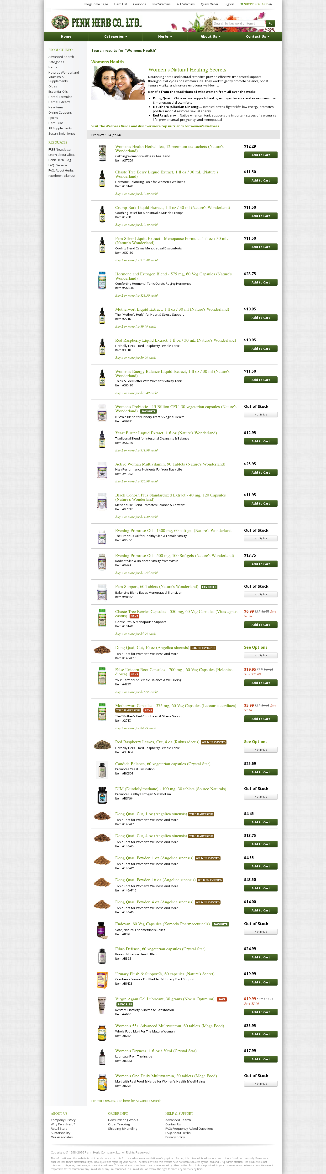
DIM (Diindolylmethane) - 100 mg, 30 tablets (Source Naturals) (170, 788)
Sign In (229, 4)
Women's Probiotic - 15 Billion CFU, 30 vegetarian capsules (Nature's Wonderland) (176, 409)
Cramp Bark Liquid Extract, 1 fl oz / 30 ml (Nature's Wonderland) (172, 207)
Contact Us (173, 1124)
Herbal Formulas (60, 97)
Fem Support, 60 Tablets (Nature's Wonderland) (156, 586)
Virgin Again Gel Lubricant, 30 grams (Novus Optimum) (165, 999)
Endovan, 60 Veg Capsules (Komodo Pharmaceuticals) (162, 923)
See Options (255, 647)
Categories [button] (114, 36)
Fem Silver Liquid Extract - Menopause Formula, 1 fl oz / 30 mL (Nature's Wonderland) (171, 240)
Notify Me (261, 414)
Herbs (52, 67)
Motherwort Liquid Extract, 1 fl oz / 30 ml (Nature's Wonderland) (172, 309)
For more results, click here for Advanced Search (126, 1100)
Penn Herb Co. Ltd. (96, 22)
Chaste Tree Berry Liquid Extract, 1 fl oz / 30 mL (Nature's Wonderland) (166, 174)
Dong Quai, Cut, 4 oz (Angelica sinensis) (151, 835)
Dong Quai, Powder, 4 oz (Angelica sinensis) (154, 902)
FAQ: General (58, 165)
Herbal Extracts (59, 102)
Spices (53, 118)
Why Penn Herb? (63, 1124)
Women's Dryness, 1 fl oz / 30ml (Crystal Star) (156, 1050)
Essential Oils (58, 91)
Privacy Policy (175, 1137)
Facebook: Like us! (61, 175)
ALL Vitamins (186, 4)
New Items (55, 107)
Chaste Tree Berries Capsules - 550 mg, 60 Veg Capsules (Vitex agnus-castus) (177, 613)
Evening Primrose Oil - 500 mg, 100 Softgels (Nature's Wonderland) (174, 555)
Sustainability (60, 1133)
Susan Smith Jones (61, 133)
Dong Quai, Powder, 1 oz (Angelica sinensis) (154, 857)
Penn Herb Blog (59, 160)
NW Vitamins (161, 4)
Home (66, 36)
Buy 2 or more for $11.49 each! (136, 516)
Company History (63, 1120)
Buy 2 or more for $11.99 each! (136, 450)
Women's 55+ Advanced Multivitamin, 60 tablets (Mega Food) (169, 1025)
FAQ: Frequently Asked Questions (189, 1128)
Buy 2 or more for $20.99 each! (136, 481)
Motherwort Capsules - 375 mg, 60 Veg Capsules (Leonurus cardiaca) (175, 705)
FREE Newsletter (60, 149)
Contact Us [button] (256, 36)
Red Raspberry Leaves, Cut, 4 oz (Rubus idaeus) (157, 741)
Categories (56, 62)
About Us (59, 1113)
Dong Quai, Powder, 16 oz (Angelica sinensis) (155, 879)
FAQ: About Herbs (61, 170)
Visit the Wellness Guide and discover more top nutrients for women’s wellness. (155, 126)
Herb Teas (55, 123)
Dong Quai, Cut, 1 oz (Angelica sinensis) (151, 813)
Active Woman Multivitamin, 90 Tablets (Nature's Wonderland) (170, 464)
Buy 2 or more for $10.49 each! (136, 193)
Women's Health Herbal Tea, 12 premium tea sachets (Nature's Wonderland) (169, 148)
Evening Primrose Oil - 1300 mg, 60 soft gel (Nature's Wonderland (173, 530)
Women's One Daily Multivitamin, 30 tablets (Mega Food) (166, 1075)
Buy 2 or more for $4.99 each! (135, 728)
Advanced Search (61, 57)
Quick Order (209, 4)
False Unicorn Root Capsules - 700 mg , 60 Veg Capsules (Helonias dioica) (173, 672)
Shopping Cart (258, 4)
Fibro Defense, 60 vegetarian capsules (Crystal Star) (160, 948)
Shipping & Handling (122, 1128)
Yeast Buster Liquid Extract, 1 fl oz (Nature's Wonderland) (166, 432)
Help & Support (179, 1113)
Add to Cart (261, 155)
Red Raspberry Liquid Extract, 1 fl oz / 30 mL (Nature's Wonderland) (175, 340)
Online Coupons (60, 112)
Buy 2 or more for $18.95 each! (136, 691)
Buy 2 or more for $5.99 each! (135, 633)
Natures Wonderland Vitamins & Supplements (63, 76)
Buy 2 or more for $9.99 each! (135, 326)
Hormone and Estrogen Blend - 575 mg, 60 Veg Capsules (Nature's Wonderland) (173, 276)
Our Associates (62, 1137)
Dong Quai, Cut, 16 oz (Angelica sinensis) (152, 647)
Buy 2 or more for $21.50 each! (136, 295)
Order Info (118, 1113)
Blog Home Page (96, 4)
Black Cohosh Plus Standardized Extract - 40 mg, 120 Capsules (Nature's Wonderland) (170, 497)
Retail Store (59, 1128)
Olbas (52, 86)
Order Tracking (119, 1124)
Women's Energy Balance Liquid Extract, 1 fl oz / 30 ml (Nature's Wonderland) (172, 373)
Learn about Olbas (61, 154)
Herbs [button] (164, 36)
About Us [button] (209, 36)
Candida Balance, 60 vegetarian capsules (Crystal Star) (162, 763)
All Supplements (60, 128)
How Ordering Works (123, 1120)
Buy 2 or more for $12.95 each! (136, 572)
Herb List (120, 4)
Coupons (139, 4)
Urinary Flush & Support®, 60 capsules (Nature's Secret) (165, 974)
